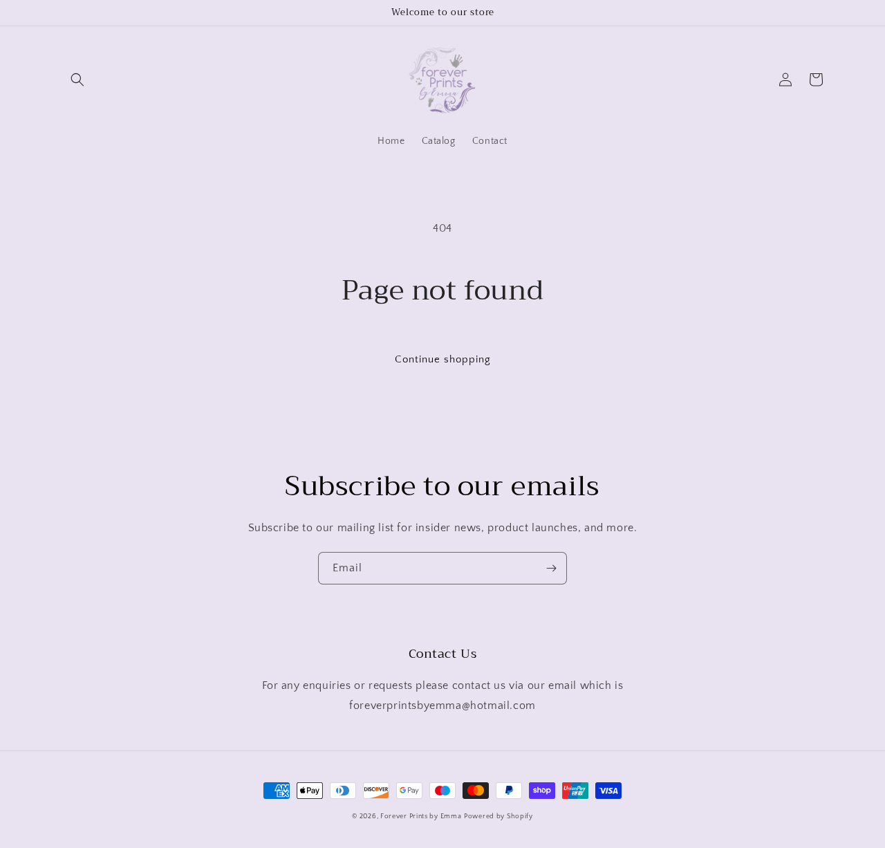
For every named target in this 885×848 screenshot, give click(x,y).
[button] (77, 79)
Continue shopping (443, 359)
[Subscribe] (551, 568)
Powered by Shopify (498, 816)
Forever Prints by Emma (420, 816)
